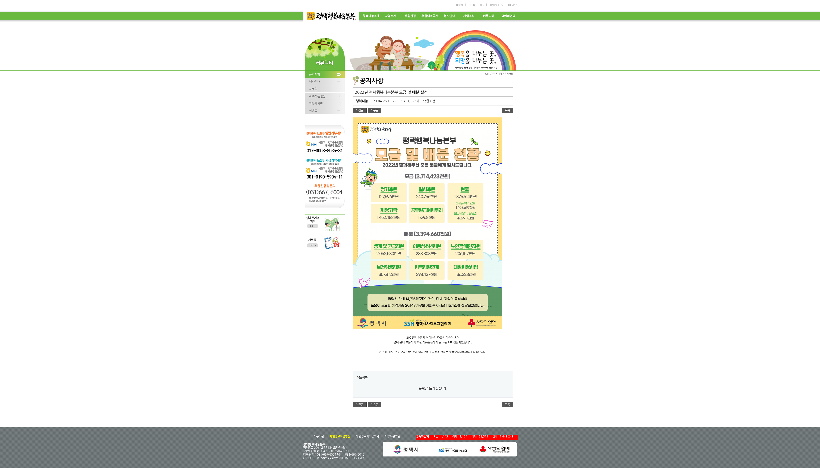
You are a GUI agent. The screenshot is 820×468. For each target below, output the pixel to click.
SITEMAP (512, 5)
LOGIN (471, 5)
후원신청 (410, 16)
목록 (507, 110)
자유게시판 (316, 103)
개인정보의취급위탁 (367, 436)
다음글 (374, 110)
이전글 (359, 110)
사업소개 (390, 16)
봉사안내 (449, 16)
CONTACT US (496, 5)
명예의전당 (508, 16)
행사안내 (314, 81)
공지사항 (314, 74)
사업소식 (468, 16)
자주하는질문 (317, 96)
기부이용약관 (392, 436)
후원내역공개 (430, 16)
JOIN (481, 5)
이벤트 (313, 110)
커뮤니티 (488, 16)
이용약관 (319, 436)
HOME (459, 5)
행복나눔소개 (371, 16)
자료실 (313, 89)
